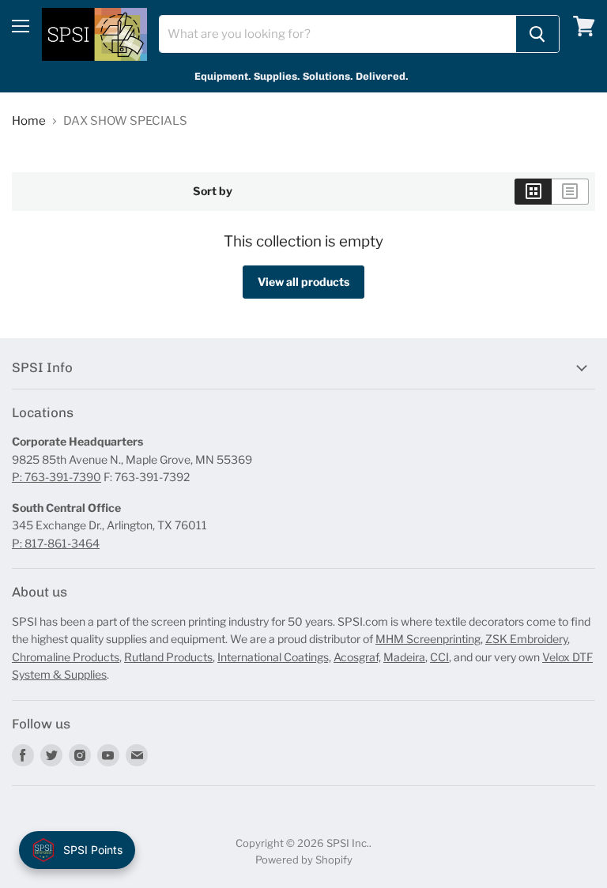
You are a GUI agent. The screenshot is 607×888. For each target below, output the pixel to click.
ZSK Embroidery (526, 638)
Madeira (404, 657)
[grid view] (533, 191)
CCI (439, 657)
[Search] (537, 34)
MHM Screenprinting (428, 638)
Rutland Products (168, 657)
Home (29, 121)
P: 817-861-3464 (56, 543)
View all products (303, 281)
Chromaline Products (65, 657)
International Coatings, (274, 657)
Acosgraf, (357, 657)
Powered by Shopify (304, 859)
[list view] (570, 191)
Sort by (212, 191)
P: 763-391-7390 (56, 477)
